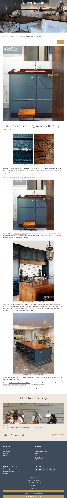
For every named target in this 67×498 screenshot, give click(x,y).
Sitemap (37, 462)
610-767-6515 (33, 488)
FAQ (36, 460)
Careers (5, 453)
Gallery (37, 453)
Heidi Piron (6, 304)
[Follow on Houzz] (36, 469)
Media (5, 455)
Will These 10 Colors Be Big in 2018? (38, 168)
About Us (5, 449)
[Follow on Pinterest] (50, 469)
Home (5, 36)
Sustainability (7, 451)
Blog (36, 455)
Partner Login (7, 469)
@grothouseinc (57, 435)
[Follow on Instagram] (39, 469)
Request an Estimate (9, 471)
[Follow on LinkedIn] (43, 469)
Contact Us (6, 473)
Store (36, 449)
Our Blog (12, 36)
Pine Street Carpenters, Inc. (11, 377)
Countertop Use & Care (41, 451)
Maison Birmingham (19, 233)
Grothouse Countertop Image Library (19, 382)
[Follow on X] (54, 469)
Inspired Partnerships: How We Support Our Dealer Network (24, 427)
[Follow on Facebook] (47, 469)
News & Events (39, 457)
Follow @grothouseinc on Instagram (14, 384)
